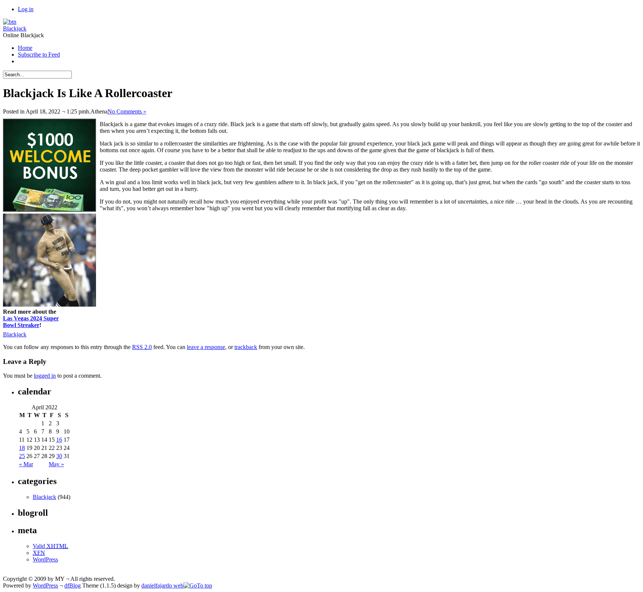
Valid (50, 546)
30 (59, 456)
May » (56, 464)
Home (25, 48)
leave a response (206, 347)
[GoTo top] (197, 585)
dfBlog (72, 585)
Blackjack (14, 28)
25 (22, 456)
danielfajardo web (162, 585)
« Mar (26, 464)
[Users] (9, 22)
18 (22, 448)
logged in (45, 375)
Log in (25, 9)
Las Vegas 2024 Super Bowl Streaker (31, 321)
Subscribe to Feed (39, 54)
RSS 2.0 (142, 347)
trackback (245, 347)
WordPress (45, 559)
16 (59, 439)
